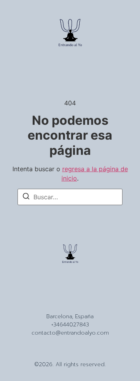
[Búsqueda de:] (70, 197)
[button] (20, 34)
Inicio (40, 286)
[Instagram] (56, 301)
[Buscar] (26, 197)
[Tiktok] (70, 301)
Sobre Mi (64, 286)
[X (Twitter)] (84, 301)
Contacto (94, 286)
